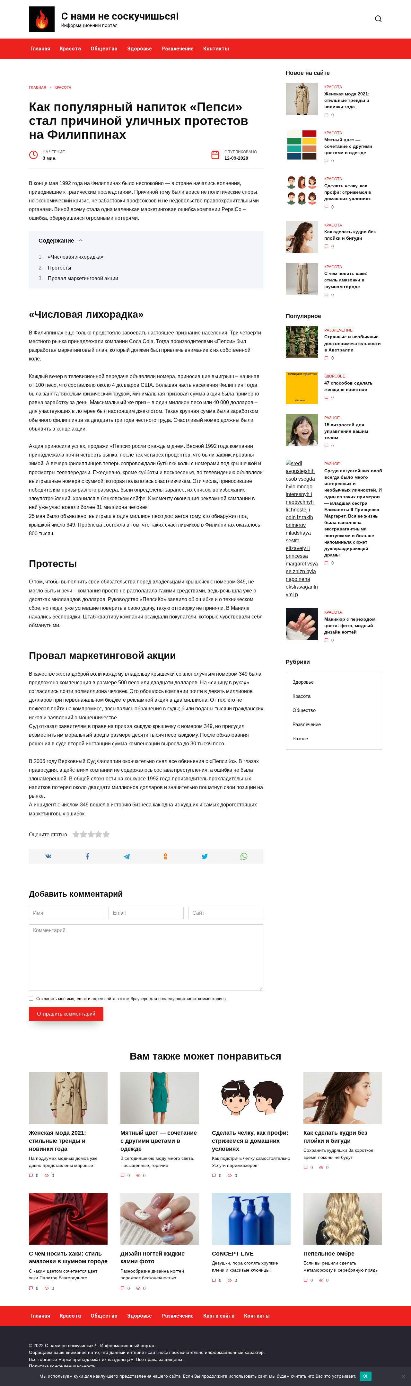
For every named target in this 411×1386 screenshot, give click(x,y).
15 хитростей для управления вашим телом (346, 431)
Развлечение (178, 49)
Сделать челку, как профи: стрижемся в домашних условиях (347, 192)
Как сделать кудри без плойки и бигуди (350, 235)
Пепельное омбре (328, 1253)
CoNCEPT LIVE (233, 1253)
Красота (70, 49)
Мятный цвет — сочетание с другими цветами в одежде (348, 146)
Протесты (59, 268)
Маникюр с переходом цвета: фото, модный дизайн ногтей (349, 626)
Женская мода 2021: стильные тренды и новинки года (347, 100)
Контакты (216, 49)
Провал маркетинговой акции (83, 278)
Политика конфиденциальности (62, 1366)
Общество (104, 49)
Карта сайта (218, 1316)
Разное (300, 738)
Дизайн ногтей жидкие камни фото (152, 1257)
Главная (40, 49)
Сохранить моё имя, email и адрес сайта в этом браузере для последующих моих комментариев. (131, 998)
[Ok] (403, 1376)
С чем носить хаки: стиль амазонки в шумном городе (346, 280)
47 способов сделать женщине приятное (348, 386)
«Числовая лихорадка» (75, 257)
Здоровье (139, 49)
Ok (366, 1376)
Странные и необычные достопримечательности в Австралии (352, 343)
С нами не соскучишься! (120, 16)
